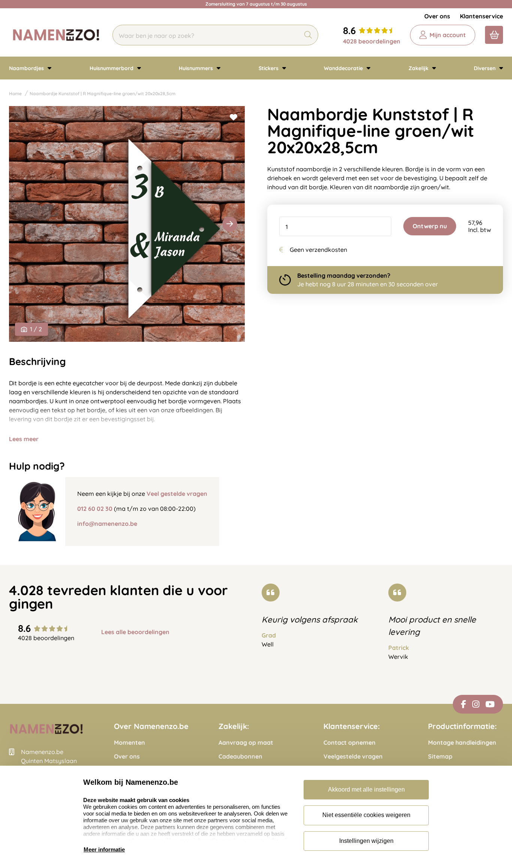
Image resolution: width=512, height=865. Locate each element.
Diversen (485, 68)
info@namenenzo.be (107, 523)
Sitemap (440, 756)
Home (15, 93)
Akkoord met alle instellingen (366, 789)
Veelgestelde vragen (353, 756)
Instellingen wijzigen (366, 841)
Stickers (269, 68)
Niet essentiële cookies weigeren (366, 815)
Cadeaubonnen (240, 756)
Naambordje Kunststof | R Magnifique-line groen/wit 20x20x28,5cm (102, 93)
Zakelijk (419, 68)
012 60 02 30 (94, 508)
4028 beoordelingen (371, 41)
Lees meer (24, 438)
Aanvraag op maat (246, 742)
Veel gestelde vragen (177, 493)
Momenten (129, 742)
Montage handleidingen (462, 742)
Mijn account (448, 35)
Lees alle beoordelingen (135, 632)
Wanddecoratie (344, 68)
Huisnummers (196, 68)
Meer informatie (104, 849)
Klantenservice (481, 16)
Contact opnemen (349, 742)
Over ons (437, 16)
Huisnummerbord (112, 68)
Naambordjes (27, 68)
